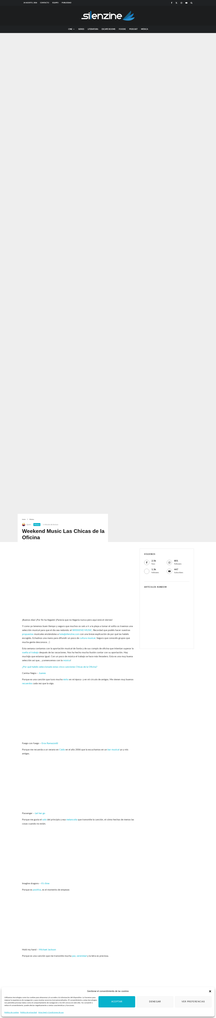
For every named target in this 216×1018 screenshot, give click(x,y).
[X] (176, 2)
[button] (210, 991)
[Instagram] (181, 2)
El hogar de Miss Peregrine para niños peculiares (170, 625)
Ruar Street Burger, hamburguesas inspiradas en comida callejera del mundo (171, 639)
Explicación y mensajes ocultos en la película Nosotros (173, 597)
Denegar (155, 1002)
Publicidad (66, 3)
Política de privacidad (28, 1012)
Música (144, 29)
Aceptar (116, 1002)
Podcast (133, 29)
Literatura (93, 29)
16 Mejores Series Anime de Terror (171, 611)
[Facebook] (171, 2)
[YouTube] (186, 2)
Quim (28, 524)
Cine (70, 29)
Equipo (55, 3)
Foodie (122, 29)
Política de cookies (11, 1012)
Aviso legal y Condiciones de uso (51, 1012)
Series (81, 29)
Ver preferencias (193, 1002)
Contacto (44, 3)
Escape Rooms (108, 29)
